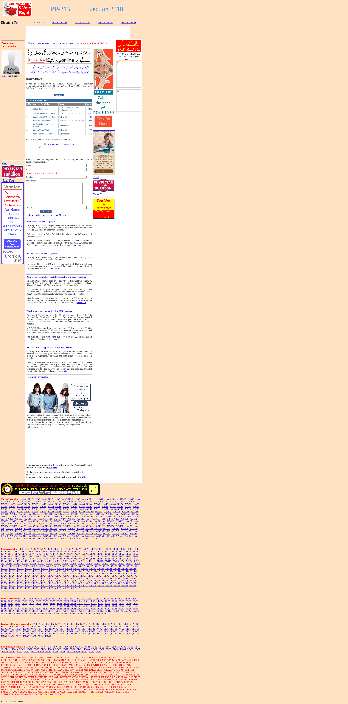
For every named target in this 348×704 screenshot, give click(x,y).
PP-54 (100, 554)
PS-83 (24, 608)
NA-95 (51, 511)
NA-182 (124, 524)
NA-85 (113, 509)
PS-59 (135, 603)
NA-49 (113, 504)
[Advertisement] (13, 32)
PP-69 (66, 556)
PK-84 (77, 634)
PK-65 (77, 631)
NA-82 (89, 509)
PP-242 (44, 581)
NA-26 (70, 502)
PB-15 (116, 647)
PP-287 (132, 585)
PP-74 (100, 556)
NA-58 (43, 506)
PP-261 (60, 583)
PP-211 (68, 576)
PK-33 (121, 626)
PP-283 (100, 585)
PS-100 (4, 611)
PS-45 (38, 603)
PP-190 (36, 573)
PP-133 (129, 563)
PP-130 (105, 563)
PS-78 (128, 606)
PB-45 (55, 651)
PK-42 (48, 629)
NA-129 (67, 516)
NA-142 (45, 519)
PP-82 (17, 559)
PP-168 (132, 568)
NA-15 (123, 499)
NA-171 (27, 524)
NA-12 (100, 499)
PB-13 (101, 647)
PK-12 (106, 624)
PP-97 (121, 559)
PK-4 (53, 624)
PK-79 (41, 634)
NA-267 (53, 538)
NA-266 (45, 538)
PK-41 (41, 629)
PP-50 (73, 554)
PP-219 (132, 576)
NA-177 (80, 524)
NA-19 (16, 502)
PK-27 (77, 626)
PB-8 (67, 647)
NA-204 (45, 528)
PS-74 (100, 606)
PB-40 (19, 651)
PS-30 (73, 601)
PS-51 (80, 603)
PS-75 (107, 606)
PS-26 (45, 601)
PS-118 (9, 613)
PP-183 (116, 571)
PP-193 (60, 573)
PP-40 (3, 554)
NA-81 (82, 509)
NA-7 (64, 499)
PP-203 (4, 576)
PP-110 (84, 561)
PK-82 (63, 634)
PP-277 (52, 585)
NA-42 (58, 504)
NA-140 (27, 519)
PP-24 (31, 551)
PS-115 (124, 611)
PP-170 (12, 571)
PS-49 (66, 603)
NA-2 (30, 499)
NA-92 (27, 511)
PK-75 (11, 634)
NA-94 (43, 511)
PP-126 (73, 563)
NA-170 (18, 524)
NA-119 (118, 514)
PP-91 (80, 559)
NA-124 (23, 516)
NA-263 (18, 538)
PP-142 (61, 566)
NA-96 (58, 511)
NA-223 (75, 531)
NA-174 (53, 524)
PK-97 (33, 636)
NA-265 (36, 538)
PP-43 (24, 554)
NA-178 (89, 524)
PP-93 (94, 559)
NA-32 (116, 502)
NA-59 (51, 506)
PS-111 (92, 611)
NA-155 (22, 521)
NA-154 (13, 521)
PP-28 (59, 551)
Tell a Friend (43, 43)
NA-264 (27, 538)
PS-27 (52, 601)
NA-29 (93, 502)
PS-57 (121, 603)
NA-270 (80, 538)
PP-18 (129, 549)
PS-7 (54, 599)
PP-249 (100, 581)
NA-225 (93, 531)
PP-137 (21, 566)
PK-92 (136, 634)
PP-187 (12, 573)
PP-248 (92, 581)
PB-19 (7, 649)
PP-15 (108, 549)
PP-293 (44, 588)
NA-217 (22, 531)
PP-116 (131, 561)
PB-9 (73, 647)
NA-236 (53, 533)
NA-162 (84, 521)
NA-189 (48, 526)
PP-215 (100, 576)
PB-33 (108, 649)
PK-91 (129, 634)
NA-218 (31, 531)
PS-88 (59, 608)
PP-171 (20, 571)
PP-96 (114, 559)
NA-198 (128, 526)
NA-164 (101, 521)
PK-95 (18, 636)
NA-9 (77, 499)
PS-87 (52, 608)
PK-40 (33, 629)
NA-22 (39, 502)
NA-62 (74, 506)
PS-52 (87, 603)
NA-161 (75, 521)
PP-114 (116, 561)
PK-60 (41, 631)
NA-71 (4, 509)
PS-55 (107, 603)
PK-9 (84, 624)
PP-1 (21, 549)
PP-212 (76, 576)
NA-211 (106, 528)
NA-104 (125, 511)
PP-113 (108, 561)
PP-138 (29, 566)
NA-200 (9, 528)
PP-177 (68, 571)
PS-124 (57, 613)
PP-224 (36, 578)
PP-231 (92, 578)
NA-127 (50, 516)
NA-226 (101, 531)
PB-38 (5, 651)
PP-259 (44, 583)
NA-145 (71, 519)
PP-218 (124, 576)
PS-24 (31, 601)
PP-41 (10, 554)
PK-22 (41, 626)
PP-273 (20, 585)
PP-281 (84, 585)
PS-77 (121, 606)
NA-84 (105, 509)
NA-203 (36, 528)
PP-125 (65, 563)
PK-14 (121, 624)
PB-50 (91, 651)
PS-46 (45, 603)
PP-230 (84, 578)
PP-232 (100, 578)
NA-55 (20, 506)
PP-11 (81, 549)
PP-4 (38, 549)
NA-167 (128, 521)
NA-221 (57, 531)
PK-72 (129, 631)
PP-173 (36, 571)
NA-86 (120, 509)
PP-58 (128, 554)
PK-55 (4, 631)
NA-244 (124, 533)
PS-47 (52, 603)
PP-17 (122, 549)
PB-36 (130, 649)
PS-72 (87, 606)
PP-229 (76, 578)
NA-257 (101, 536)
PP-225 (44, 578)
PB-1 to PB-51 (129, 22)
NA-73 (20, 509)
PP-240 (28, 581)
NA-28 (85, 502)
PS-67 (52, 606)
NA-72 (12, 509)
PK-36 (4, 629)
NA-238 (71, 533)
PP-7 (56, 549)
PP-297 (76, 588)
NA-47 (97, 504)
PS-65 (38, 606)
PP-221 (12, 578)
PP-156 (36, 568)
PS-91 (80, 608)
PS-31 (80, 601)
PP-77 (121, 556)
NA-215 (4, 531)
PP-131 (113, 563)
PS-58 (128, 603)
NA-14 (115, 499)
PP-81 (10, 559)
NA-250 (40, 536)
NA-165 (110, 521)
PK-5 (59, 624)
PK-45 (70, 629)
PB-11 (87, 647)
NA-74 (27, 509)
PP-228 (68, 578)
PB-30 (87, 649)
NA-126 (41, 516)
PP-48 (59, 554)
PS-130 (105, 613)
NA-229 (128, 531)
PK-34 (129, 626)
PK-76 (18, 634)
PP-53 (94, 554)
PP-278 (60, 585)
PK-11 (99, 624)
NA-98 (74, 511)
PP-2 (27, 549)
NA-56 (27, 506)
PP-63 (24, 556)
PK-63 (63, 631)
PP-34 (100, 551)
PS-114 (116, 611)
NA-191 (66, 526)
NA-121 (135, 514)
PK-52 (121, 629)
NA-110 (40, 514)
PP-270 (132, 583)
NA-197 (119, 526)
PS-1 (19, 599)
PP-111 (92, 561)
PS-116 (131, 611)
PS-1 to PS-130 (82, 22)
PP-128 (89, 563)
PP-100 (4, 561)
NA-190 (57, 526)
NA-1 (24, 499)
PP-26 (45, 551)
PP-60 (3, 556)
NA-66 (105, 506)
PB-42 (34, 651)
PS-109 (76, 611)
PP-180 (92, 571)
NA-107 (13, 514)
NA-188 (40, 526)
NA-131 (85, 516)
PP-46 (45, 554)
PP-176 (60, 571)
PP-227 (60, 578)
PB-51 (98, 651)
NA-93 (35, 511)
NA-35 (4, 504)
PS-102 (20, 611)
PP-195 (76, 573)
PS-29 (66, 601)
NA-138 (9, 519)
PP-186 (4, 573)
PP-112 (100, 561)
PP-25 (38, 551)
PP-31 (80, 551)
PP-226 (52, 578)
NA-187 (31, 526)
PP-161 (76, 568)
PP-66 (45, 556)
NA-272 (98, 538)
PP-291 (28, 588)
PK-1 (34, 624)
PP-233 (108, 578)
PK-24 (55, 626)
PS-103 (28, 611)
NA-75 (35, 509)
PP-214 (92, 576)
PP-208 (44, 576)
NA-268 (62, 538)
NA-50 (120, 504)
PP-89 (66, 559)
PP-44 (31, 554)
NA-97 (66, 511)
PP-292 (36, 588)
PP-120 (25, 563)
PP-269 (124, 583)
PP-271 (4, 585)
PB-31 (94, 649)
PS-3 (31, 599)
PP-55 (107, 554)
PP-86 (45, 559)
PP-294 (52, 588)
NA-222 (66, 531)
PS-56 (114, 603)
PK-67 (92, 631)
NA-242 (106, 533)
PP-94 (100, 559)
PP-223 (28, 578)
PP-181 (100, 571)
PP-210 (60, 576)
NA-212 (115, 528)
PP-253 (132, 581)
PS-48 (59, 603)
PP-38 (128, 551)
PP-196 (84, 573)
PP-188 (20, 573)
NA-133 (103, 516)
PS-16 (113, 599)
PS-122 (41, 613)
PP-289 (12, 588)
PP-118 (9, 563)
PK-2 (41, 624)
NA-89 (4, 511)
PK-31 (107, 626)
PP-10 (74, 549)
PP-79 (135, 556)
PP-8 (62, 549)
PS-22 (17, 601)
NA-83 (97, 509)
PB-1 (24, 647)
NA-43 (66, 504)
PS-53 (94, 603)
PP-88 (59, 559)
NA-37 (20, 504)
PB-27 (65, 649)
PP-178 (76, 571)
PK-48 (92, 629)
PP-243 (52, 581)
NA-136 (129, 516)
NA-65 (97, 506)
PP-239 (20, 581)
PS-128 (89, 613)
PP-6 (50, 549)
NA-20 (23, 502)
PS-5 (42, 599)
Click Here (6, 76)
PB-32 (101, 649)
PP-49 (66, 554)
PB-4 (43, 647)
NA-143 (53, 519)
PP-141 (53, 566)
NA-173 (45, 524)
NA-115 (83, 514)
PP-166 (116, 568)
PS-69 (66, 606)
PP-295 (60, 588)
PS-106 (52, 611)
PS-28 (59, 601)
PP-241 (36, 581)
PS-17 (120, 599)
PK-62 (55, 631)
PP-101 (12, 561)
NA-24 (54, 502)
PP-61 (10, 556)
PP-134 (137, 563)
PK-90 (121, 634)
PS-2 (25, 599)
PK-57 (18, 631)
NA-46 (89, 504)
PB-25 (51, 649)
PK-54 (136, 629)
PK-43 (55, 629)
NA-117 (100, 514)
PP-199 (108, 573)
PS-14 (99, 599)
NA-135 (120, 516)
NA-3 (37, 499)
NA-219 (40, 531)
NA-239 (80, 533)
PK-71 (121, 631)
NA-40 (43, 504)
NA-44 (74, 504)
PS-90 (73, 608)
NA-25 (62, 502)
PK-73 (136, 631)
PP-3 (33, 549)
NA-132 (94, 516)
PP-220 (4, 578)
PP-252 (124, 581)
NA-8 (70, 499)
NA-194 (93, 526)
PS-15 (106, 599)
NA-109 (31, 514)
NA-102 (107, 511)
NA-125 (32, 516)
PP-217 (116, 576)
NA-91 (20, 511)
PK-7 (72, 624)
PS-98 (128, 608)
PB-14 (109, 647)
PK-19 (18, 626)
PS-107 (60, 611)
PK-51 (114, 629)
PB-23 (36, 649)
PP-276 (44, 585)
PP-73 (94, 556)
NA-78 (58, 509)
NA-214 (133, 528)
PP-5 (44, 549)
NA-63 (82, 506)
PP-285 (116, 585)
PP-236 (132, 578)
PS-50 (73, 603)
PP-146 (93, 566)
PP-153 (12, 568)
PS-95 (107, 608)
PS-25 (38, 601)
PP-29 (66, 551)
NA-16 (131, 499)
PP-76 (114, 556)
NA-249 (31, 536)
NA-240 (89, 533)
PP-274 (28, 585)
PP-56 (114, 554)
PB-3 (37, 647)
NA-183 (133, 524)
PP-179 (84, 571)
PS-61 (10, 606)
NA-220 (48, 531)
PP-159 (60, 568)
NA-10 (85, 499)
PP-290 (20, 588)
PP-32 (87, 551)
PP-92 (87, 559)
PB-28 (72, 649)
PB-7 (61, 647)
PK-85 (85, 634)
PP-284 (108, 585)
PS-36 (114, 601)
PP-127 (81, 563)
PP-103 (28, 561)
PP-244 (60, 581)
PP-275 (36, 585)
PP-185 (132, 571)
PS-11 (79, 599)
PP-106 (52, 561)
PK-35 (136, 626)
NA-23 (47, 502)
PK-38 (18, 629)
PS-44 (31, 603)
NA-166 (119, 521)
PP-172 (28, 571)
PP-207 (36, 576)
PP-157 (44, 568)
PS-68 (59, 606)
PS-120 (25, 613)
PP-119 (17, 563)
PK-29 (92, 626)
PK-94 (11, 636)
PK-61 (48, 631)
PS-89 (66, 608)
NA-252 (57, 536)
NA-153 (4, 521)
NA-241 (98, 533)
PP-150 (125, 566)
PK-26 (70, 626)
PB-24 (43, 649)
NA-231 (9, 533)
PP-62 (17, 556)
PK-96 (26, 636)
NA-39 (35, 504)
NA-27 (78, 502)
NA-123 (14, 516)
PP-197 (92, 573)
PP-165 (108, 568)
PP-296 (68, 588)
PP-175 (52, 571)
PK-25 (63, 626)
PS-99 (135, 608)
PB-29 (80, 649)
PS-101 (12, 611)
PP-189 (28, 573)
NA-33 (124, 502)
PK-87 (99, 634)
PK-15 (128, 624)
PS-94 (100, 608)
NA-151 (124, 519)
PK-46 (77, 629)
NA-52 (136, 504)
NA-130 (76, 516)
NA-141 (36, 519)
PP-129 (97, 563)
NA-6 (57, 499)
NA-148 (98, 519)
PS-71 (80, 606)
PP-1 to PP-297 (59, 22)
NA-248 (22, 536)
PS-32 (87, 601)
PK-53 (129, 629)
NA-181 (115, 524)
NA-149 (106, 519)
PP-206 (28, 576)
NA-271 (89, 538)
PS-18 (127, 599)
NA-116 (92, 514)
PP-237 (4, 581)
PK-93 (4, 636)
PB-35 (123, 649)
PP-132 (121, 563)
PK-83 (70, 634)
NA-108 (22, 514)
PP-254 (4, 583)
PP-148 (109, 566)
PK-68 (99, 631)
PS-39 (135, 601)
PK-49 (99, 629)
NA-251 (48, 536)
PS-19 (134, 599)
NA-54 (12, 506)
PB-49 (84, 651)
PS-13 (93, 599)
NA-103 (116, 511)
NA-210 (98, 528)
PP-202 (132, 573)
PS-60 (3, 606)
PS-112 (100, 611)
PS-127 (81, 613)
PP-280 (76, 585)
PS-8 (60, 599)
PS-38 (128, 601)
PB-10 (80, 647)
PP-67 (52, 556)
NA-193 (84, 526)
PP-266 (100, 583)
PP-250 (108, 581)
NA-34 (132, 502)
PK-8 (78, 624)
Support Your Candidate (63, 43)
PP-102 (20, 561)
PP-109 (76, 561)
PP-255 (12, 583)
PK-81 (55, 634)
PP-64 (31, 556)
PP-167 (124, 568)
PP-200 (116, 573)
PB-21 (22, 649)
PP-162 (84, 568)
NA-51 (128, 504)
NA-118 (109, 514)
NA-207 (71, 528)
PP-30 (73, 551)
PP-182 (108, 571)
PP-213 (84, 576)
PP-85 (38, 559)
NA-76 (43, 509)
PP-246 (76, 581)
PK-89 (114, 634)
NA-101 (98, 511)
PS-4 (37, 599)
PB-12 (94, 647)
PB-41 (26, 651)
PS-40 (3, 603)
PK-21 (33, 626)
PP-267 (108, 583)
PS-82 (17, 608)
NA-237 (62, 533)
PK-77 (26, 634)
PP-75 (107, 556)
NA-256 (93, 536)
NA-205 (53, 528)
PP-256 (20, 583)
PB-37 (137, 649)
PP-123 (49, 563)
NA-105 (134, 511)
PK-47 (85, 629)
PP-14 (101, 549)
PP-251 (116, 581)
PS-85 (38, 608)
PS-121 (33, 613)
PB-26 (58, 649)
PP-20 (3, 551)
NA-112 (57, 514)
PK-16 (135, 624)
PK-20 (26, 626)
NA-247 (13, 536)
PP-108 (68, 561)
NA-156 (31, 521)
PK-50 (107, 629)
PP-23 (24, 551)
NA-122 (5, 516)
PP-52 (87, 554)
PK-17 (4, 626)
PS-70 (73, 606)
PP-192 (52, 573)
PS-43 (24, 603)
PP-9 (68, 549)
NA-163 (93, 521)
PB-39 (12, 651)
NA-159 (57, 521)
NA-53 (4, 506)
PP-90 (73, 559)
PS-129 (97, 613)
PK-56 (11, 631)
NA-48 (105, 504)
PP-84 (31, 559)
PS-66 (45, 606)
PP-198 (100, 573)
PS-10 (72, 599)
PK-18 (11, 626)
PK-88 (107, 634)
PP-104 (36, 561)
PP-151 (133, 566)
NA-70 (136, 506)
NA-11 (92, 499)
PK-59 (33, 631)
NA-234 (36, 533)
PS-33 (94, 601)
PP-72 (87, 556)
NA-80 (74, 509)
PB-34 (116, 649)
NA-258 (110, 536)
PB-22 (29, 649)
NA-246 (4, 536)
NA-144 (62, 519)
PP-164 (100, 568)
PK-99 (48, 636)
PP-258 (36, 583)
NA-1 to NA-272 (36, 22)
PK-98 (41, 636)
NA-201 (18, 528)
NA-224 (84, 531)
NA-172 (36, 524)
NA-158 (48, 521)
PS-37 (121, 601)
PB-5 (49, 647)
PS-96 (114, 608)
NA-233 (27, 533)
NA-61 (66, 506)
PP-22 (17, 551)
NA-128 (58, 516)
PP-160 (68, 568)
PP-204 (12, 576)
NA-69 (128, 506)
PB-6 (55, 647)
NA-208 (80, 528)
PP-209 (52, 576)
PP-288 (4, 588)
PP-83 (24, 559)
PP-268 (116, 583)
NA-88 (136, 509)
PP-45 (38, 554)
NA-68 (120, 506)
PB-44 (48, 651)
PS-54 (100, 603)
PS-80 (3, 608)
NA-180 (106, 524)
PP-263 (76, 583)
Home (31, 43)
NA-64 (89, 506)
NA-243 (115, 533)
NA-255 (84, 536)
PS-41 (10, 603)
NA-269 (71, 538)
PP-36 (114, 551)
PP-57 (121, 554)
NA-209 (89, 528)
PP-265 (92, 583)
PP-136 (13, 566)
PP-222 (20, 578)
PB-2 (30, 647)
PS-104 (36, 611)
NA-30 (101, 502)
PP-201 (124, 573)
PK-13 (113, 624)
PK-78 (33, 634)
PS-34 (100, 601)
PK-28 (85, 626)
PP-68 (59, 556)
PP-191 (44, 573)
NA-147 (89, 519)
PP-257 (28, 583)
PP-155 (28, 568)
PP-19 (136, 549)
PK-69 (107, 631)
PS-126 (73, 613)
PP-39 (135, 551)
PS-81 (10, 608)
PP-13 (94, 549)
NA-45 (82, 504)
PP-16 (115, 549)
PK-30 (99, 626)
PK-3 (47, 624)
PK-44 (63, 629)
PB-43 (41, 651)
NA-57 (35, 506)
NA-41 (51, 504)
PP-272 (12, 585)
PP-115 (124, 561)
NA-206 (62, 528)
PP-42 (17, 554)
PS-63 (24, 606)
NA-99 (82, 511)
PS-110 (84, 611)
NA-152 (133, 519)
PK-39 (26, 629)
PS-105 (44, 611)
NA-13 (108, 499)
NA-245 (133, 533)
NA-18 (8, 502)
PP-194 (68, 573)
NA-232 (18, 533)
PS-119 (17, 613)
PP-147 (101, 566)
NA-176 (71, 524)
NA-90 (12, 511)
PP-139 (37, 566)
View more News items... (37, 377)
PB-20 (15, 649)
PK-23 (48, 626)
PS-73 (94, 606)
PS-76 (114, 606)
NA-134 (111, 516)
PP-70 (73, 556)
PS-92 (87, 608)
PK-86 (92, 634)
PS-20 (3, 601)
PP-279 (68, 585)
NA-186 (22, 526)
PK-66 (85, 631)
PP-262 (68, 583)
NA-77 (51, 509)
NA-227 (110, 531)
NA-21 (31, 502)
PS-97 (121, 608)
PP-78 (128, 556)
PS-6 (48, 599)
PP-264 (84, 583)
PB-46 (62, 651)
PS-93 (94, 608)
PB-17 (130, 647)
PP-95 (107, 559)
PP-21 (10, 551)
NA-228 (119, 531)
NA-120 (126, 514)
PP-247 (84, 581)
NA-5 (50, 499)
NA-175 (62, 524)
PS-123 (49, 613)
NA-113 (65, 514)
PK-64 (70, 631)
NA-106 (4, 514)
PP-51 (80, 554)
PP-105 (44, 561)
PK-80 (48, 634)
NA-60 (58, 506)
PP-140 (45, 566)
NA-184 (4, 526)
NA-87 (128, 509)
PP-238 (12, 581)
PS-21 (10, 601)
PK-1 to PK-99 (105, 22)
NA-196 (110, 526)
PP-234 (116, 578)
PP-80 (3, 559)
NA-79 (66, 509)
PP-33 (94, 551)
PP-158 (52, 568)
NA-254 (75, 536)
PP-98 (128, 559)
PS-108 (68, 611)
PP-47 (52, 554)
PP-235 (124, 578)
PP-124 (57, 563)
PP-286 (124, 585)
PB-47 (70, 651)
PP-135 (5, 566)
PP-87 (52, 559)
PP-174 (44, 571)
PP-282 (92, 585)
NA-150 (115, 519)
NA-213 (124, 528)
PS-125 (65, 613)
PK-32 (114, 626)
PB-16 (123, 647)
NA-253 (66, 536)
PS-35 (107, 601)
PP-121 (33, 563)
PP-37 (121, 551)
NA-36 (12, 504)
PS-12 (86, 599)
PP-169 (4, 571)
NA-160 (66, 521)
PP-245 (68, 581)
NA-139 (18, 519)
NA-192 (75, 526)
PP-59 (135, 554)
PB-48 (77, 651)
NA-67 (113, 506)
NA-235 (45, 533)
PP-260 (52, 583)
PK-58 (26, 631)
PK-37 (11, 629)
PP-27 (52, 551)
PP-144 (77, 566)
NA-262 (9, 538)
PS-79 (135, 606)
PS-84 (31, 608)
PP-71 (80, 556)
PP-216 (108, 576)
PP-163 (92, 568)
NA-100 (90, 511)
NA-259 (119, 536)
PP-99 (135, 559)
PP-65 (38, 556)
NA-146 (80, 519)
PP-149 (117, 566)
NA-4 (44, 499)
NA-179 (98, 524)
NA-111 (48, 514)
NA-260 (128, 536)
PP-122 (41, 563)
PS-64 (31, 606)
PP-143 (69, 566)
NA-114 (74, 514)
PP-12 (88, 549)
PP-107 (60, 561)
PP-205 (20, 576)
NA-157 (40, 521)
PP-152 (4, 568)
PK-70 (114, 631)
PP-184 (124, 571)
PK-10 (91, 624)
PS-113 (108, 611)
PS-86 (45, 608)
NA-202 (27, 528)
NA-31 (109, 502)
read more (77, 245)
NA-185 (13, 526)
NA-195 (101, 526)
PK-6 (66, 624)
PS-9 (66, 599)
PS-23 (24, 601)
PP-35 (107, 551)
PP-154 (20, 568)
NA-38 (27, 504)
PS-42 (17, 603)
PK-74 (4, 634)
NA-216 (13, 531)
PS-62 (17, 606)
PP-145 (85, 566)
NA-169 (9, 524)
